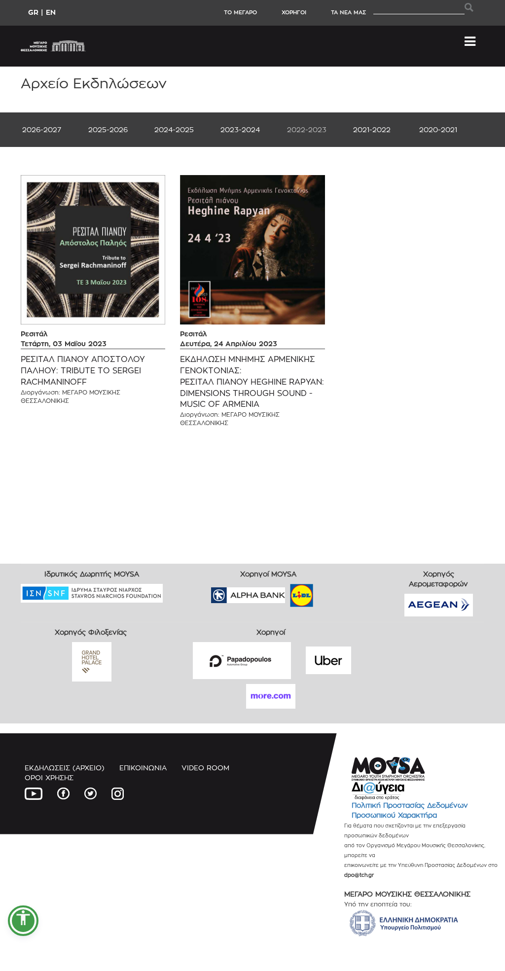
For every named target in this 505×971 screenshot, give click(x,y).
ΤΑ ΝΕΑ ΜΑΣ (348, 12)
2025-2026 (108, 129)
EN (51, 12)
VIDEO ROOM (205, 767)
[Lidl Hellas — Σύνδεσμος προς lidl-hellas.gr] (287, 592)
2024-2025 (174, 129)
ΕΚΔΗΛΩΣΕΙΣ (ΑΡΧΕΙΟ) (65, 767)
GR (33, 12)
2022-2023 (306, 129)
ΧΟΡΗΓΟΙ (294, 12)
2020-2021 (438, 129)
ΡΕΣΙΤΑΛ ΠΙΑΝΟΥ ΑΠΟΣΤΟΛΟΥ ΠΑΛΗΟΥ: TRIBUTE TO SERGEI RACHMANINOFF (83, 370)
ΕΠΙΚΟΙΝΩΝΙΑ (143, 767)
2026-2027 (41, 129)
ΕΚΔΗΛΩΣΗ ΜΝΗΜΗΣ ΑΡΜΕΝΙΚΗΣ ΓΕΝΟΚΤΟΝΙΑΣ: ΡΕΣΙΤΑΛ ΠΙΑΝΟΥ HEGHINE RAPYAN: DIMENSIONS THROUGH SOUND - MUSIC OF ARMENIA (252, 381)
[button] (23, 920)
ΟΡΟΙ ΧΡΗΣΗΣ (49, 777)
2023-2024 (240, 129)
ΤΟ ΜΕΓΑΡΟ (240, 12)
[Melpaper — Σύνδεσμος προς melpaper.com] (330, 592)
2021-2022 (372, 129)
